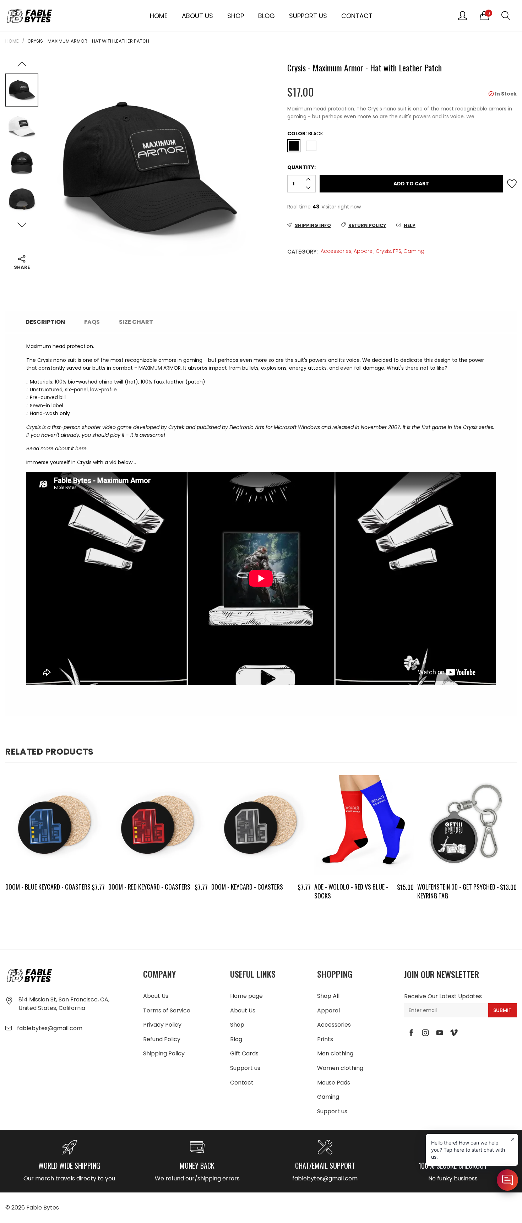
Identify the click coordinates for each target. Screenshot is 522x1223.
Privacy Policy (162, 1025)
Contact (357, 15)
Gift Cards (244, 1053)
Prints (325, 1039)
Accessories (336, 251)
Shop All (328, 996)
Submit (502, 1010)
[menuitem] (158, 16)
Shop (235, 15)
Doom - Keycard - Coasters (247, 886)
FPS (397, 251)
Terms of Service (166, 1010)
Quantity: (301, 167)
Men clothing (335, 1053)
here (81, 448)
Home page (246, 996)
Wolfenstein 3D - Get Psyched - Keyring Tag (458, 891)
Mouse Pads (333, 1082)
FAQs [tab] (92, 322)
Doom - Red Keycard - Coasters (149, 886)
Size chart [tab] (136, 322)
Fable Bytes (42, 1207)
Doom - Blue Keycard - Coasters (48, 886)
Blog (266, 15)
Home (159, 15)
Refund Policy (161, 1039)
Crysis (383, 251)
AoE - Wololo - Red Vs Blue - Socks (351, 891)
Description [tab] (45, 322)
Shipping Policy (164, 1053)
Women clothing (340, 1068)
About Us (197, 15)
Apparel (364, 251)
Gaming (413, 251)
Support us (308, 15)
